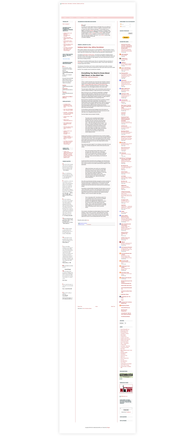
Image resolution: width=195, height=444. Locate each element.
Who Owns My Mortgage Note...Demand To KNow (68, 110)
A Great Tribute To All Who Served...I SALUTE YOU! (68, 41)
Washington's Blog (125, 93)
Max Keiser (123, 348)
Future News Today (125, 272)
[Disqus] (96, 246)
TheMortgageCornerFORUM (126, 363)
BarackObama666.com (125, 329)
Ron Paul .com (124, 181)
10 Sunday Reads (124, 59)
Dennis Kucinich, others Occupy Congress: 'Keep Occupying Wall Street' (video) (126, 256)
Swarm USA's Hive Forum (126, 285)
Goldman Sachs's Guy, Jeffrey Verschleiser (91, 47)
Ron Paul (122, 359)
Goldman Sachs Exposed (126, 277)
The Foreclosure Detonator (126, 247)
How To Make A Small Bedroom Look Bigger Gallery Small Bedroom (126, 167)
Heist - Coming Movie (125, 343)
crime (94, 32)
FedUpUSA (123, 112)
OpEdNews (123, 62)
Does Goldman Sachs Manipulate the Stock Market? (68, 123)
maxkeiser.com (124, 125)
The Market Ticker (124, 199)
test (121, 234)
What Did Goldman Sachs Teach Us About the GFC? (68, 45)
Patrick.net (123, 356)
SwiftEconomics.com (125, 237)
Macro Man (123, 142)
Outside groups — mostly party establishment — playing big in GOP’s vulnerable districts (126, 207)
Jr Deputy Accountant (125, 191)
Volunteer (86, 17)
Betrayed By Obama (124, 330)
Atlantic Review (124, 171)
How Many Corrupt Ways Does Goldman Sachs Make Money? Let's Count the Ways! (68, 49)
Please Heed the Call (124, 358)
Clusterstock (123, 80)
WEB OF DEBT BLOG (125, 88)
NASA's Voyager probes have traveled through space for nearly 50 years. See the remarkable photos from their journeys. (126, 83)
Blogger (108, 427)
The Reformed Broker (125, 316)
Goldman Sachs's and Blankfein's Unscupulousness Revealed (68, 35)
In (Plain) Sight (123, 344)
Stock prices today (66, 58)
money (90, 33)
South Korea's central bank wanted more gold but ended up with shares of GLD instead (126, 50)
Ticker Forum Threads (125, 365)
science (102, 35)
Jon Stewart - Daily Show (125, 346)
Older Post (113, 306)
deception (91, 30)
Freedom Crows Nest (125, 337)
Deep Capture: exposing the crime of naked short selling (126, 106)
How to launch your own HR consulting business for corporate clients (126, 95)
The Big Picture (124, 58)
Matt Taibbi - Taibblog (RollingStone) (90, 77)
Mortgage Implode (124, 352)
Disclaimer (78, 17)
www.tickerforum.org (125, 307)
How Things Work (124, 212)
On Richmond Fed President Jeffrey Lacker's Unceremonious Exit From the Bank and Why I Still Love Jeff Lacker (126, 194)
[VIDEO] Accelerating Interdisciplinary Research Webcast (125, 187)
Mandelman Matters (125, 131)
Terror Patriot (123, 362)
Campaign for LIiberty (125, 333)
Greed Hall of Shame (124, 341)
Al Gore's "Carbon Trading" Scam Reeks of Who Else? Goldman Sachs (68, 138)
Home (65, 17)
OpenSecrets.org (124, 355)
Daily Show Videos (125, 294)
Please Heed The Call (125, 147)
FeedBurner (128, 412)
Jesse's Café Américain (125, 67)
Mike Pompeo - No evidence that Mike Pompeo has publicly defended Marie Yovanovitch (126, 138)
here (88, 220)
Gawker (122, 211)
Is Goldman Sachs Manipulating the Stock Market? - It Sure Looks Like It (68, 106)
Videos (98, 17)
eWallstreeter (123, 185)
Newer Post (80, 306)
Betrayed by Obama (125, 305)
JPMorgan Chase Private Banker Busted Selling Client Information (126, 161)
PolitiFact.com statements (126, 136)
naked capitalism (124, 54)
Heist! (122, 299)
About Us (71, 17)
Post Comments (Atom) (87, 308)
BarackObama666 (124, 260)
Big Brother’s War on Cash (125, 182)
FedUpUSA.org (123, 336)
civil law (100, 32)
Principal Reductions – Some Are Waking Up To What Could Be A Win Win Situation (126, 249)
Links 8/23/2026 (124, 55)
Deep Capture (123, 334)
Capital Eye (123, 205)
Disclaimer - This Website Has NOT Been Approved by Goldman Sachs (68, 113)
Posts (122, 24)
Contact (92, 17)
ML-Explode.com (124, 165)
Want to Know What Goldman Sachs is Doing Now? (68, 38)
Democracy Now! (124, 73)
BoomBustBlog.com (124, 332)
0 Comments (89, 224)
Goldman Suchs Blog (124, 340)
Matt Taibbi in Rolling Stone (88, 54)
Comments (123, 26)
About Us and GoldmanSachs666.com (68, 120)
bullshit (79, 62)
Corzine (101, 51)
